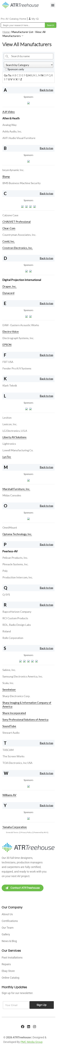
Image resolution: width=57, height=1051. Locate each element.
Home (6, 32)
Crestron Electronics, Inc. (17, 247)
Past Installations (12, 957)
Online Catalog (10, 977)
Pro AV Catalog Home (14, 18)
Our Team (8, 927)
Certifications (10, 921)
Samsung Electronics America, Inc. (22, 676)
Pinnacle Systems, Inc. (15, 564)
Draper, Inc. (9, 286)
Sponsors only (15, 69)
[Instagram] (34, 1026)
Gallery (6, 934)
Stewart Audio (10, 732)
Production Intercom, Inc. (17, 577)
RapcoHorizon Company (16, 611)
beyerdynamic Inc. (13, 170)
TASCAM (8, 750)
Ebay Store (8, 971)
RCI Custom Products (15, 618)
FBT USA (7, 361)
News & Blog (9, 941)
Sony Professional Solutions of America (25, 719)
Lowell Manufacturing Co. (17, 450)
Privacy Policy (26, 832)
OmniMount (9, 527)
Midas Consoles (11, 495)
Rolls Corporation (12, 638)
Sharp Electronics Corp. (16, 696)
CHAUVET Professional (16, 221)
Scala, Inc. (8, 683)
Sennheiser (9, 689)
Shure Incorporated (14, 713)
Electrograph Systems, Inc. (18, 338)
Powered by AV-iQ (41, 832)
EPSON (6, 344)
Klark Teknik (9, 385)
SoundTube (9, 726)
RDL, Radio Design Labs (16, 624)
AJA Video (8, 111)
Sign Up (42, 1004)
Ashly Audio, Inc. (12, 131)
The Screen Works (13, 756)
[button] (52, 5)
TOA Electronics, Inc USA (17, 762)
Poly (5, 570)
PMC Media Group (32, 1042)
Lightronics (9, 443)
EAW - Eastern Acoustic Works (20, 325)
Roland (6, 631)
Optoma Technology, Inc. (17, 534)
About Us (7, 914)
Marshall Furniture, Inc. (16, 489)
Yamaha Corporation (14, 827)
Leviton (7, 417)
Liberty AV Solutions (14, 437)
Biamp (6, 176)
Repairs (6, 964)
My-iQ (35, 18)
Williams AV (9, 795)
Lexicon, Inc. (9, 424)
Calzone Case (10, 215)
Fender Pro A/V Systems (16, 368)
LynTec (6, 456)
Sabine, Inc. (9, 670)
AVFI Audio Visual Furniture (18, 138)
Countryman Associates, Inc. (19, 234)
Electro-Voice (10, 331)
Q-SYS (6, 594)
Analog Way (9, 124)
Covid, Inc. (8, 241)
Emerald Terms (12, 832)
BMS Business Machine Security (21, 183)
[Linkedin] (28, 1026)
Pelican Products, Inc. (15, 557)
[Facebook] (22, 1026)
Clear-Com (8, 228)
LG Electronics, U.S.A (14, 430)
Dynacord (8, 293)
